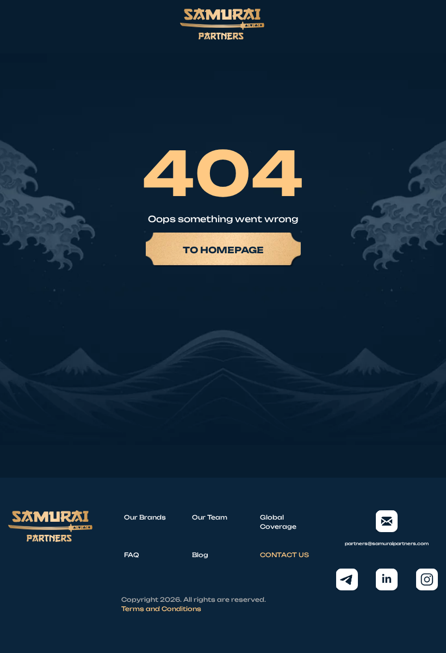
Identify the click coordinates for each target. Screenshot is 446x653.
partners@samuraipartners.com (387, 543)
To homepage (223, 250)
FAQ (131, 555)
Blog (200, 555)
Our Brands (145, 517)
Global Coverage (278, 522)
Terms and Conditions (161, 609)
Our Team (209, 517)
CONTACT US (284, 555)
